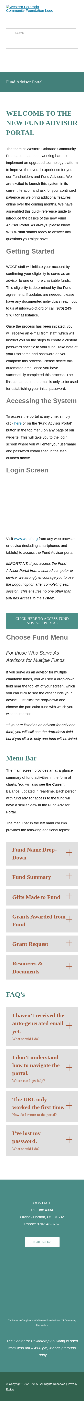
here (18, 423)
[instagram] (13, 43)
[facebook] (7, 43)
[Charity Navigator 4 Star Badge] (42, 1261)
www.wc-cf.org (26, 539)
